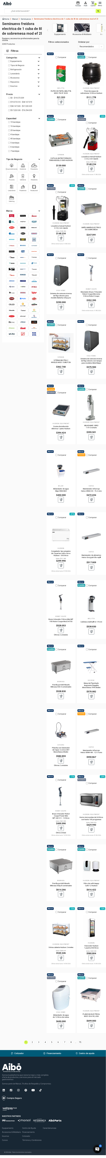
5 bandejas (14, 143)
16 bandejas (15, 126)
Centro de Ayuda (29, 1128)
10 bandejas (15, 122)
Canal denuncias (49, 1128)
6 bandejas (14, 147)
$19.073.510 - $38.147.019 (21, 102)
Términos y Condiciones (32, 1140)
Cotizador (26, 1136)
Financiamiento (28, 1132)
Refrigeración (16, 69)
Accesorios (14, 78)
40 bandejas (15, 139)
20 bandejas (15, 130)
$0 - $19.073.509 (17, 98)
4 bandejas (14, 134)
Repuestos (14, 82)
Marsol (16, 19)
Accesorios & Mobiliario (11, 1132)
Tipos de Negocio (17, 65)
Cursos (5, 1140)
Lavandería (14, 74)
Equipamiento (16, 61)
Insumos (13, 86)
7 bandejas (14, 151)
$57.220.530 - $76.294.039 (21, 110)
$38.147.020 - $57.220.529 (21, 106)
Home (7, 19)
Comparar (62, 57)
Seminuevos (27, 19)
